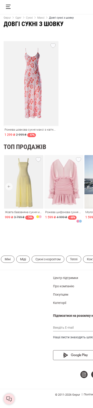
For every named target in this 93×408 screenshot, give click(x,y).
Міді (23, 259)
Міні (8, 259)
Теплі (73, 259)
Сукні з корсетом (47, 259)
